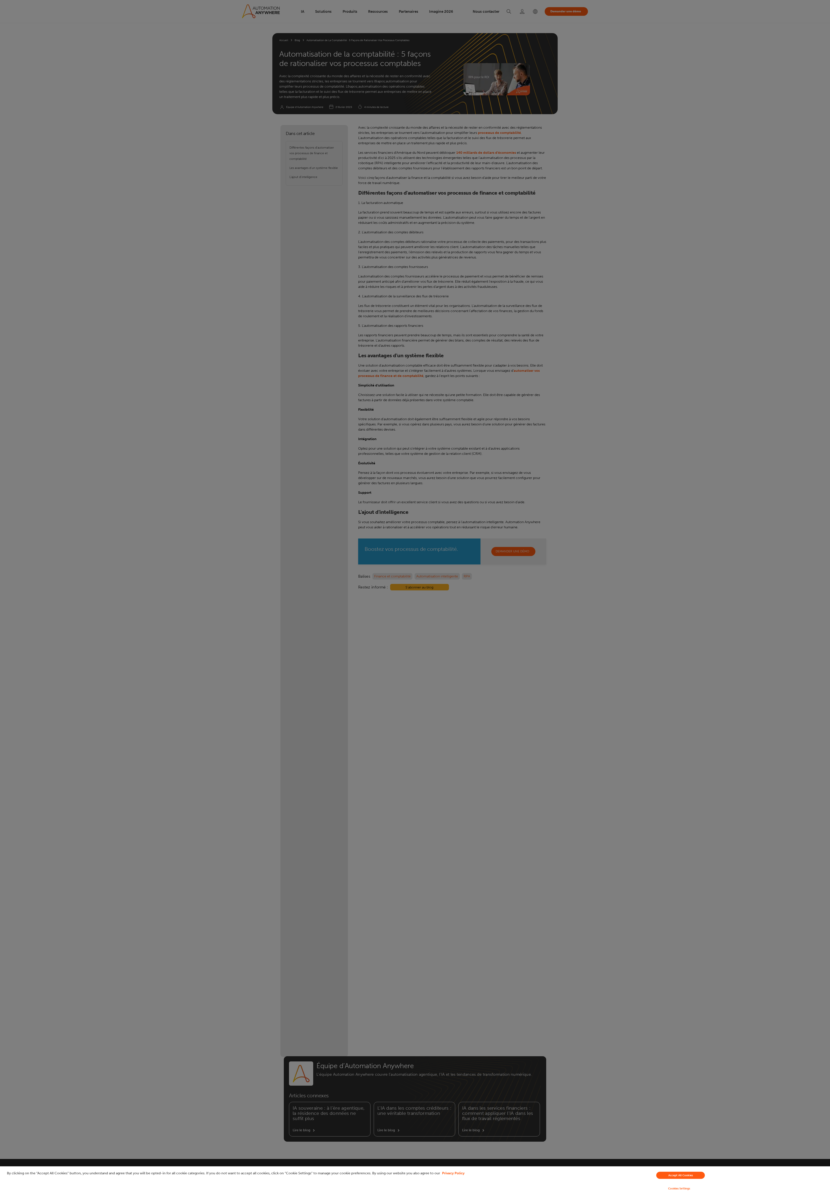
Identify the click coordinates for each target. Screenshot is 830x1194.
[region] (415, 1180)
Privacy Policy (453, 1173)
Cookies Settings (679, 1188)
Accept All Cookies (680, 1175)
